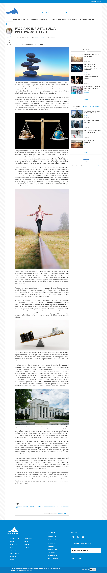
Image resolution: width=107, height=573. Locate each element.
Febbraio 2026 (52, 549)
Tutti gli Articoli (52, 558)
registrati (66, 513)
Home (15, 19)
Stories (26, 544)
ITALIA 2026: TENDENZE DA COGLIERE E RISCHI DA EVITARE (92, 88)
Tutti (85, 99)
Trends (26, 547)
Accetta (92, 569)
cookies (24, 568)
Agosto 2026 (52, 537)
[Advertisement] (86, 37)
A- (7, 35)
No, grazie (85, 569)
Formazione (28, 538)
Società (52, 19)
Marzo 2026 (51, 546)
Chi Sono (13, 557)
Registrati (98, 1)
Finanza (34, 19)
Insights (42, 37)
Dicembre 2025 (52, 555)
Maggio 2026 (52, 540)
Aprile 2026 (51, 543)
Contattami (76, 559)
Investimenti (23, 19)
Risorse (91, 19)
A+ (11, 35)
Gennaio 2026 (52, 552)
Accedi (93, 1)
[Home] (12, 10)
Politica (61, 19)
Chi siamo (83, 19)
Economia (43, 19)
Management (72, 19)
